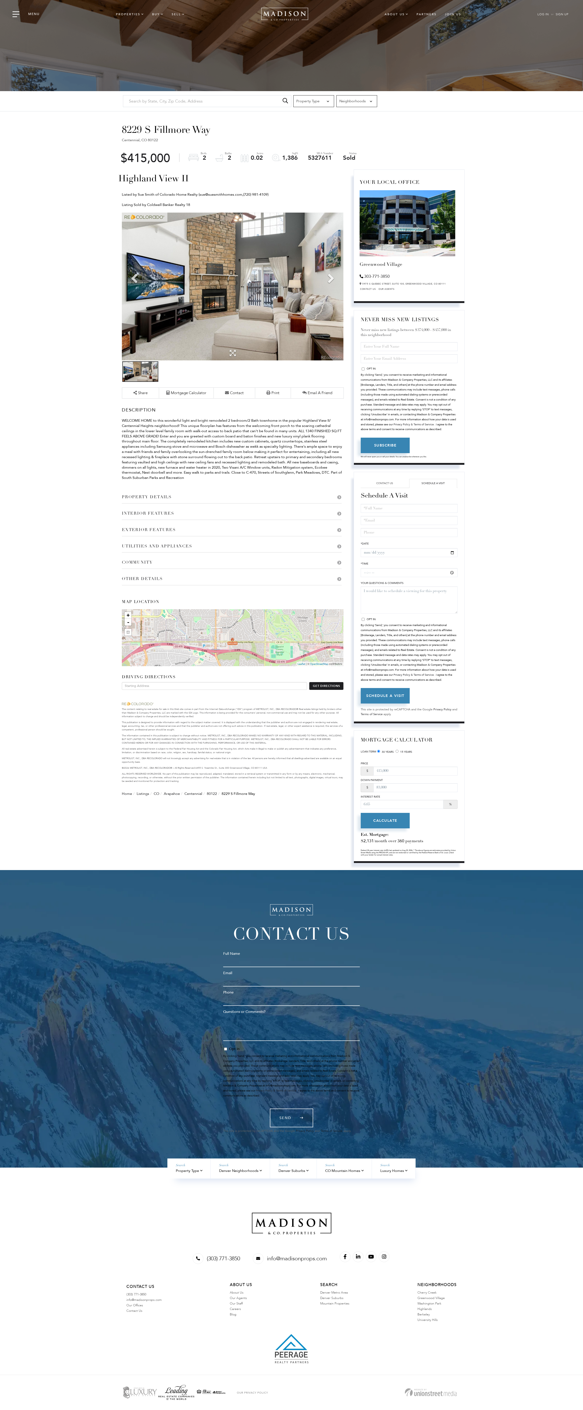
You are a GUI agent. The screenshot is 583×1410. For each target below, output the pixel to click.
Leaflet (301, 664)
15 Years (405, 752)
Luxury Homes (392, 1170)
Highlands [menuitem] (424, 1309)
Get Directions (326, 686)
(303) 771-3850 (223, 1258)
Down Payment (372, 780)
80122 (212, 793)
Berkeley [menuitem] (423, 1314)
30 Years (387, 752)
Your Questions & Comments (382, 583)
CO (156, 793)
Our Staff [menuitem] (236, 1303)
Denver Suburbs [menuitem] (331, 1298)
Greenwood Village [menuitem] (431, 1298)
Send (285, 1117)
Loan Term (368, 751)
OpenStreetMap (319, 664)
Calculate (385, 820)
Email (227, 973)
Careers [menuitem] (235, 1309)
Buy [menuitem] (156, 14)
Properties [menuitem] (128, 14)
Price (364, 763)
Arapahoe (172, 793)
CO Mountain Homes (342, 1170)
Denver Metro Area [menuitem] (334, 1292)
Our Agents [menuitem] (238, 1298)
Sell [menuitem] (176, 14)
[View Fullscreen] (128, 632)
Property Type (187, 1170)
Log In (543, 14)
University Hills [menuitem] (427, 1320)
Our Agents (386, 289)
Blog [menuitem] (233, 1314)
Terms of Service (372, 714)
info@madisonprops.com (297, 1258)
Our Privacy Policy (252, 1393)
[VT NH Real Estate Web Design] (431, 1392)
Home (127, 793)
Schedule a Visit (433, 483)
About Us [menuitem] (395, 14)
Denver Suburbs (292, 1170)
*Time (364, 563)
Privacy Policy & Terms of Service (414, 424)
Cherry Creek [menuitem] (427, 1292)
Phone (228, 992)
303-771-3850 (377, 276)
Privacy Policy (442, 709)
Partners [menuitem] (427, 14)
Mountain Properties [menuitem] (334, 1303)
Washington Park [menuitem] (429, 1303)
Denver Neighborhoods (238, 1170)
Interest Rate (370, 797)
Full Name (231, 953)
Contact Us (368, 289)
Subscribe (385, 445)
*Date (365, 543)
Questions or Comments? (244, 1011)
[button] (285, 101)
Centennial (193, 793)
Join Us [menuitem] (453, 14)
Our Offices (134, 1305)
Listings (143, 793)
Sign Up (562, 14)
